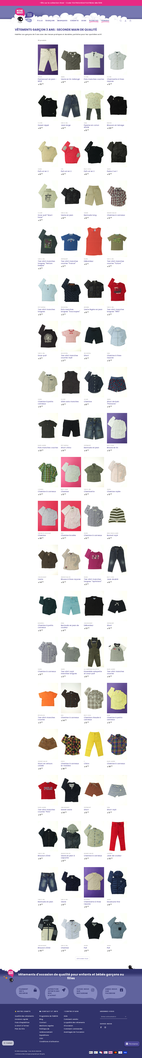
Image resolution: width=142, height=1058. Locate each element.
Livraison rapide (21, 1019)
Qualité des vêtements (24, 1016)
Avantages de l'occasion (74, 1032)
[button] (120, 21)
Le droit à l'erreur (22, 1026)
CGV (41, 1038)
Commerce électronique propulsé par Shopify (30, 1054)
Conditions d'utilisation (49, 1041)
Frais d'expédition (22, 1022)
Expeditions (44, 1035)
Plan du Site (20, 1029)
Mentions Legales (46, 1026)
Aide (65, 1016)
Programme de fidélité (48, 1016)
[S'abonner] (126, 1017)
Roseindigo (23, 1051)
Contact (42, 1022)
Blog (41, 1019)
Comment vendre (71, 1019)
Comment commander (73, 1029)
